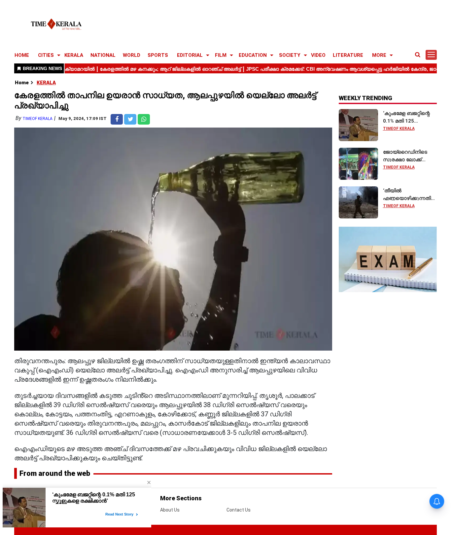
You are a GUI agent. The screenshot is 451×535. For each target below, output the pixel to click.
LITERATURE (348, 55)
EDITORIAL (190, 55)
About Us (170, 510)
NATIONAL (103, 55)
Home (22, 83)
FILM (220, 55)
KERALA (73, 55)
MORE (379, 55)
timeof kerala (37, 118)
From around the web (54, 473)
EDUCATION (253, 55)
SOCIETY (289, 55)
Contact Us (238, 510)
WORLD (131, 55)
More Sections (181, 498)
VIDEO (318, 55)
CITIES (46, 55)
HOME (22, 55)
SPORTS (158, 55)
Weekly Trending (365, 98)
